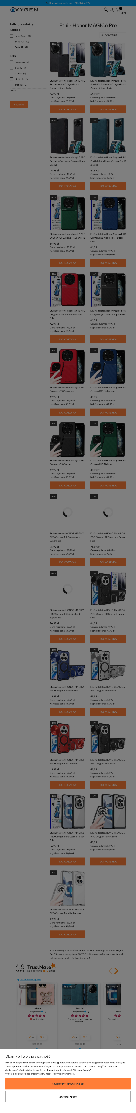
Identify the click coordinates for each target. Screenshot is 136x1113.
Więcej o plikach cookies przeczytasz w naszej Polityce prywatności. (40, 1073)
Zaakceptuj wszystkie (68, 1083)
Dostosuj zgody (68, 1096)
